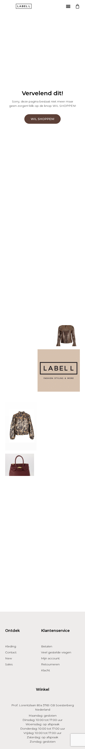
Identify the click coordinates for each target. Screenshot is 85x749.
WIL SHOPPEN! (42, 119)
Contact (11, 652)
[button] (68, 6)
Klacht (45, 670)
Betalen (46, 646)
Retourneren (50, 664)
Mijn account (50, 658)
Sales (9, 664)
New (8, 658)
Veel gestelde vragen (56, 652)
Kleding (10, 646)
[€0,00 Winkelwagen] (77, 6)
